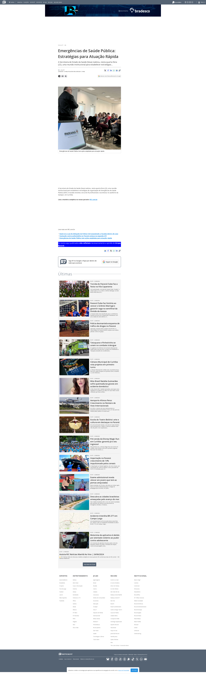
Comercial (136, 586)
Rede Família (137, 621)
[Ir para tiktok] (133, 659)
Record (50, 2)
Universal (136, 630)
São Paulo (95, 630)
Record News (58, 2)
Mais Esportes (63, 598)
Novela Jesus (114, 636)
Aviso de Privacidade (123, 670)
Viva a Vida (75, 627)
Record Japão (137, 612)
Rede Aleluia (137, 618)
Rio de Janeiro (96, 627)
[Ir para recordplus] (129, 659)
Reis (112, 642)
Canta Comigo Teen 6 (116, 609)
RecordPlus (137, 595)
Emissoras (137, 589)
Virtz (74, 624)
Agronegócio (96, 580)
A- (66, 76)
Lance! (61, 595)
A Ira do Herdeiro (115, 583)
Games (75, 604)
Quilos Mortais (114, 639)
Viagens (75, 621)
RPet (74, 618)
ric (65, 45)
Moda (74, 606)
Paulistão (61, 601)
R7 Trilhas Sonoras (139, 598)
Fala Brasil (113, 627)
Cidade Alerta (114, 615)
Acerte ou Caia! (114, 580)
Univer (135, 627)
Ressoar (136, 624)
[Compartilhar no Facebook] (108, 70)
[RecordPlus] (176, 2)
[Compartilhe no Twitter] (105, 70)
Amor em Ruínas (115, 586)
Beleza (74, 580)
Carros (95, 589)
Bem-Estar (75, 583)
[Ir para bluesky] (108, 659)
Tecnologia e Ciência (98, 636)
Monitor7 (95, 621)
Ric (59, 70)
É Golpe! (95, 606)
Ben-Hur (113, 601)
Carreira (136, 583)
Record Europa (138, 609)
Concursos (96, 595)
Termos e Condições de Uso (87, 659)
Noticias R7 (60, 45)
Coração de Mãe (115, 618)
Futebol (61, 592)
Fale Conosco (68, 659)
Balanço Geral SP (115, 598)
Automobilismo (63, 580)
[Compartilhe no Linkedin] (111, 70)
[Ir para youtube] (145, 659)
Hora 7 (95, 609)
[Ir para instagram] (190, 2)
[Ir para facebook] (185, 2)
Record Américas (138, 604)
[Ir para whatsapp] (141, 659)
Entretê (32, 2)
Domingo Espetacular (116, 621)
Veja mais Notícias (89, 564)
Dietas (74, 592)
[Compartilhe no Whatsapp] (114, 70)
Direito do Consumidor (99, 598)
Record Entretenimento (140, 606)
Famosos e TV (76, 598)
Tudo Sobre (96, 639)
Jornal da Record (115, 633)
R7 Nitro (75, 612)
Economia (95, 601)
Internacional (96, 615)
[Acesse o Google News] (117, 70)
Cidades (95, 592)
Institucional (140, 576)
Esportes (39, 2)
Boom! (112, 604)
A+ (63, 76)
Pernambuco (96, 624)
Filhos (74, 601)
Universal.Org (137, 633)
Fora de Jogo (62, 589)
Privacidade (76, 659)
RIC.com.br (93, 200)
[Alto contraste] (59, 76)
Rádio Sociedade (138, 601)
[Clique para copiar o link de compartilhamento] (120, 70)
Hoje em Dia (114, 630)
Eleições (26, 2)
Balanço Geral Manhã (116, 595)
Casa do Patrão (115, 612)
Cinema (75, 589)
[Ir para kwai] (120, 659)
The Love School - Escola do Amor (120, 645)
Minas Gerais (96, 618)
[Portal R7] (4, 2)
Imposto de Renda (98, 612)
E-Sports (61, 586)
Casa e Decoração (77, 586)
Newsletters (137, 592)
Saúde (94, 633)
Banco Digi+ (137, 580)
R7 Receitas (76, 615)
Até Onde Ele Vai (115, 592)
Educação (95, 604)
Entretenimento (80, 576)
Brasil (94, 583)
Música (75, 609)
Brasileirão (62, 583)
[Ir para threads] (124, 659)
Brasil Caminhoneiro (116, 606)
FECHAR (134, 670)
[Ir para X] (188, 2)
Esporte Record (115, 624)
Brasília (19, 2)
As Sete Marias (114, 589)
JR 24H (45, 2)
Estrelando (75, 595)
